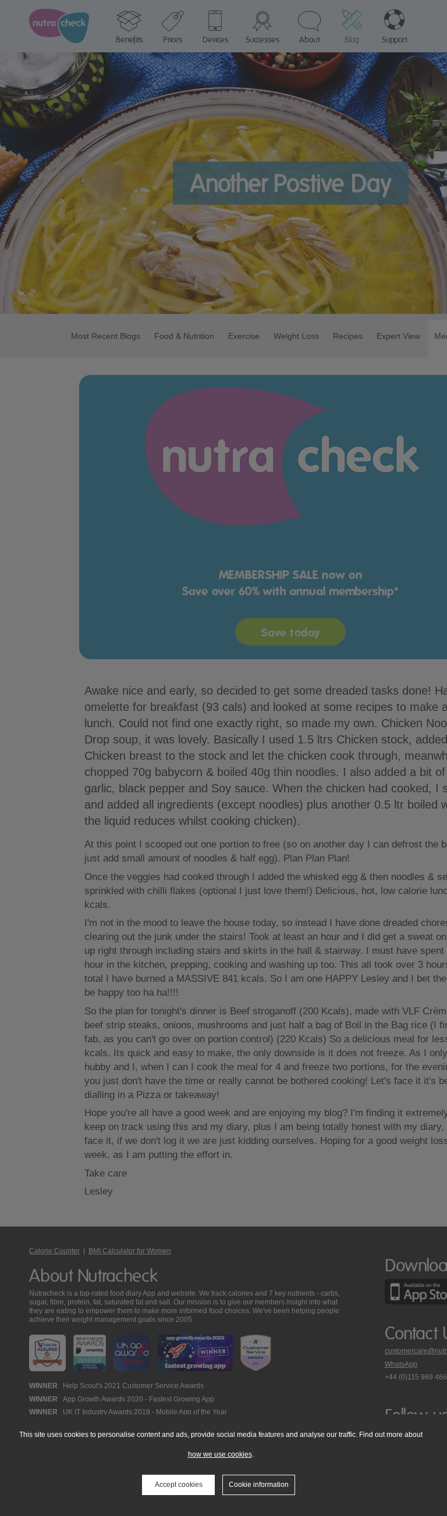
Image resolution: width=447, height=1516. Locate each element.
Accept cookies (179, 1485)
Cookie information (259, 1485)
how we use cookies (220, 1454)
